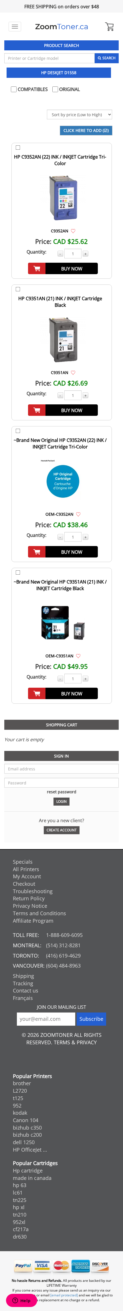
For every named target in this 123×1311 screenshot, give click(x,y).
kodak (20, 1112)
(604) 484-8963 (63, 965)
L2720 (20, 1090)
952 (17, 1105)
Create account (62, 830)
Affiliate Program (33, 920)
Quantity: (36, 252)
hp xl (19, 1207)
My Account (27, 876)
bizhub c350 (27, 1127)
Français (23, 997)
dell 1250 (24, 1142)
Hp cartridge (28, 1170)
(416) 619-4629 (63, 955)
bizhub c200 (27, 1134)
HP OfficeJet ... (30, 1149)
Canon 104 (25, 1120)
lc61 (18, 1192)
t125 (18, 1098)
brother (22, 1083)
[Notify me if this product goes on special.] (73, 231)
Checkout (24, 883)
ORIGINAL (69, 89)
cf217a (21, 1229)
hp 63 (19, 1185)
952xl (19, 1222)
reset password (61, 791)
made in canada (32, 1177)
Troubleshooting (33, 891)
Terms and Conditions (39, 913)
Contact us (25, 990)
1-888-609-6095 (64, 935)
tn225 (19, 1200)
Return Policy (29, 898)
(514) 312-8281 (63, 945)
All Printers (26, 869)
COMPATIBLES (32, 89)
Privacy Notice (30, 905)
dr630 (20, 1236)
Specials (23, 861)
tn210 (19, 1214)
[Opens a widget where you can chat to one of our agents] (21, 1301)
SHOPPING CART (61, 724)
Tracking (23, 983)
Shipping (23, 975)
